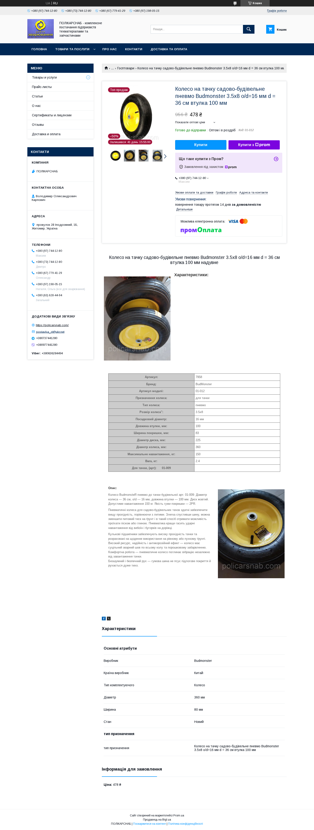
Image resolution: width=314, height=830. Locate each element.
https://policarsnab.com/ (52, 325)
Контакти (133, 49)
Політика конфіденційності (185, 823)
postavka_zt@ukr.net (50, 331)
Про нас (109, 49)
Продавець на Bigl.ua (157, 819)
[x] (109, 619)
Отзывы (38, 124)
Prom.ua (178, 815)
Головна (39, 49)
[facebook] (104, 619)
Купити (200, 145)
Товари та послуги (72, 49)
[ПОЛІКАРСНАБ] (40, 37)
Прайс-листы (42, 87)
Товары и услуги (44, 77)
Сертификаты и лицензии (51, 115)
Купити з (246, 145)
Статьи (37, 96)
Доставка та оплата (169, 49)
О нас (36, 106)
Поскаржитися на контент (149, 823)
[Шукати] (248, 29)
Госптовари (125, 68)
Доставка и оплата (46, 134)
